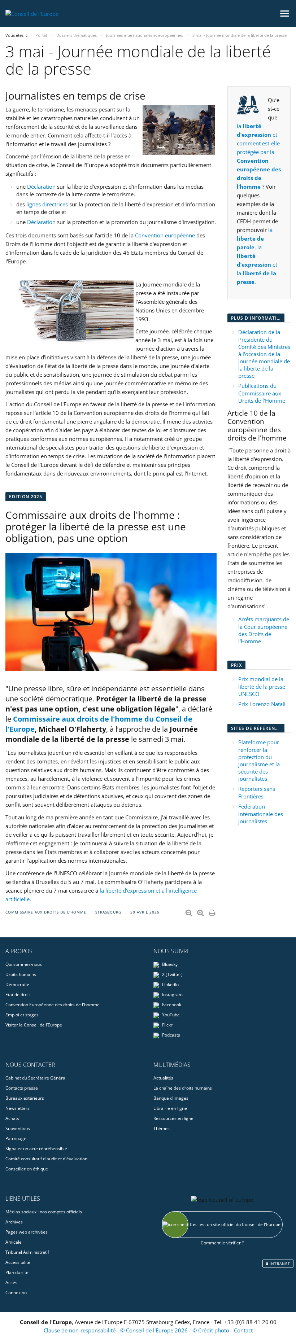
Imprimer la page (213, 911)
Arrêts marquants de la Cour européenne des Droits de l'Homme (263, 630)
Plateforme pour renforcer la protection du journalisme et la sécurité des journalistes (259, 760)
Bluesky (169, 964)
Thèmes (161, 1128)
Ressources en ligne (173, 1118)
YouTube (170, 1015)
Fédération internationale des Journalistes (260, 814)
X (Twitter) (172, 974)
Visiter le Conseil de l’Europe (33, 1025)
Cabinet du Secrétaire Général (35, 1078)
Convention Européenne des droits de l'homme (52, 1005)
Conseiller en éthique (26, 1169)
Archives (14, 1222)
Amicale (13, 1242)
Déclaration (41, 186)
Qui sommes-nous (23, 964)
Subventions (17, 1128)
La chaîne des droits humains (182, 1088)
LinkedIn (170, 984)
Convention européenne (165, 235)
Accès (11, 1282)
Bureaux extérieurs (24, 1098)
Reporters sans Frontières (256, 792)
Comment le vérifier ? (222, 1243)
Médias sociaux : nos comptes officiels (43, 1212)
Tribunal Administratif (27, 1252)
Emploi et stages (22, 1015)
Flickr (167, 1025)
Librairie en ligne (170, 1108)
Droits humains (20, 974)
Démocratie (17, 984)
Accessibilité (17, 1262)
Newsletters (17, 1108)
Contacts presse (21, 1088)
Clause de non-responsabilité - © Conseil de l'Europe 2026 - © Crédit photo (137, 1330)
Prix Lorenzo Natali (262, 704)
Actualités (163, 1078)
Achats (12, 1118)
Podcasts (170, 1035)
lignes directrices (47, 204)
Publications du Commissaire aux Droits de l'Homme (261, 393)
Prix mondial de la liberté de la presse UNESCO (261, 686)
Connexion (16, 1292)
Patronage (15, 1138)
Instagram (172, 994)
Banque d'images (170, 1098)
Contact (243, 1330)
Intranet (279, 1263)
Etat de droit (17, 994)
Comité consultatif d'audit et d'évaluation (46, 1159)
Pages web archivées (26, 1232)
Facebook (171, 1005)
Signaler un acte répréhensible (36, 1149)
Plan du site (17, 1272)
